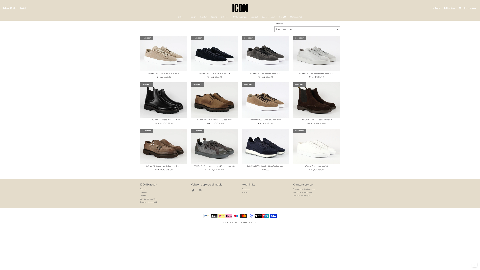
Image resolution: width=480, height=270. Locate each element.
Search (143, 189)
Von (163, 123)
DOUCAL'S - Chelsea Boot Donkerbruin (316, 120)
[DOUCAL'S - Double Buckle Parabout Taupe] (163, 146)
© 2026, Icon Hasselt (230, 222)
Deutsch (23, 8)
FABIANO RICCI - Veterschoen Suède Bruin (214, 120)
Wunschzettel (296, 17)
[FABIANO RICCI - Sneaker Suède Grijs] (265, 53)
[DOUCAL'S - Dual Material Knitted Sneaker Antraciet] (214, 146)
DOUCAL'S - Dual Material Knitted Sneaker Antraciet (214, 166)
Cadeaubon (246, 189)
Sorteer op (279, 23)
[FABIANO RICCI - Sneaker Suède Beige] (163, 53)
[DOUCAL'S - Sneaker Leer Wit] (316, 146)
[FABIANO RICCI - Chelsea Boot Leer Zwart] (163, 100)
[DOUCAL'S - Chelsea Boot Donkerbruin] (316, 100)
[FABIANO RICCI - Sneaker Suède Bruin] (265, 100)
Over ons (143, 192)
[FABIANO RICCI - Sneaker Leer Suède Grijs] (316, 53)
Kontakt (282, 17)
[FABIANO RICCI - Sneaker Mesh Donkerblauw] (265, 146)
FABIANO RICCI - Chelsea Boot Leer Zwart (163, 120)
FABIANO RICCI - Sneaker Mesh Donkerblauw (265, 166)
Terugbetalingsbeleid (148, 202)
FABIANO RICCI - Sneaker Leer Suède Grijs (316, 73)
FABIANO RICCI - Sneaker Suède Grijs (265, 73)
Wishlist (245, 192)
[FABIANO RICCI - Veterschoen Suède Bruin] (214, 100)
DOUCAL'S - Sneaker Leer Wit (316, 166)
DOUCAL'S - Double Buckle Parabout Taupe (163, 166)
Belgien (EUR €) (9, 8)
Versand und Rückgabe (302, 195)
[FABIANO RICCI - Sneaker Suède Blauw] (214, 53)
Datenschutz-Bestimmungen (304, 189)
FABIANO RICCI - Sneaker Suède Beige (163, 73)
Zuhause (182, 17)
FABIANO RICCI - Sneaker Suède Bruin (265, 120)
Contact (143, 195)
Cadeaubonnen (268, 17)
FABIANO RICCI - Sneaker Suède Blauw (214, 73)
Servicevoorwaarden (148, 199)
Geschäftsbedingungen (302, 192)
